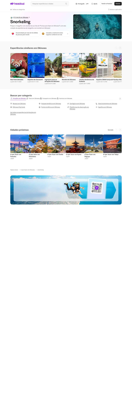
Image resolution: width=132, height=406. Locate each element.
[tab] (18, 98)
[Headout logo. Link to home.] (17, 3)
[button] (17, 9)
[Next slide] (120, 47)
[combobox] (50, 4)
